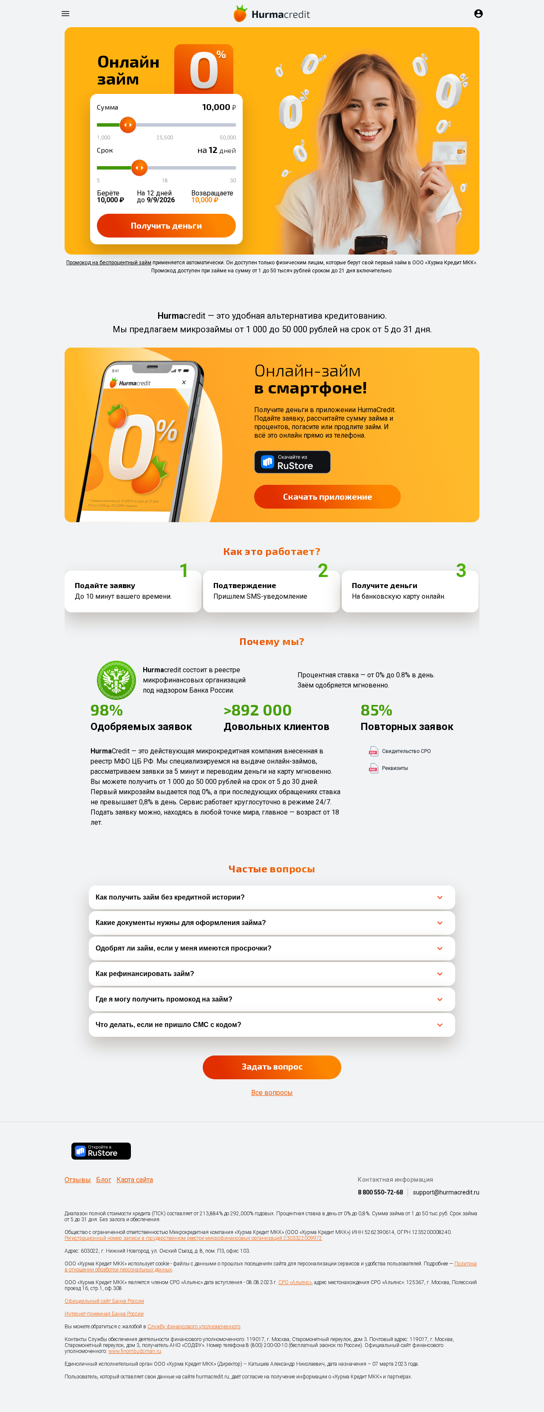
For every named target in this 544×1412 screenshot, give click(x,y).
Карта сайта (134, 1180)
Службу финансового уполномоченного (193, 1327)
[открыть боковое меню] (65, 13)
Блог (103, 1180)
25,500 (165, 137)
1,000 (103, 137)
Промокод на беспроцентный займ (108, 263)
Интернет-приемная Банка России (104, 1314)
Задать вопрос (272, 1066)
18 (165, 180)
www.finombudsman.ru (134, 1351)
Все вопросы (272, 1092)
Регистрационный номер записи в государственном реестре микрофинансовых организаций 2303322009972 (193, 1238)
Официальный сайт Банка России (104, 1301)
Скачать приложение (327, 496)
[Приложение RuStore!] (101, 1151)
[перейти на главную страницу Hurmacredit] (272, 13)
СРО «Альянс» (295, 1282)
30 (233, 180)
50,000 (228, 137)
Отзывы (78, 1180)
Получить (166, 225)
